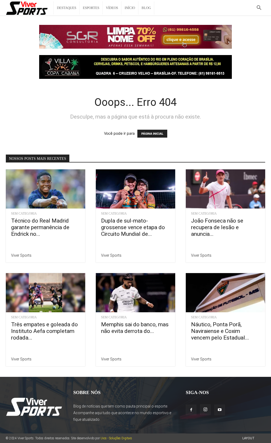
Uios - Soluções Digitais (116, 438)
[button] (258, 8)
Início (130, 8)
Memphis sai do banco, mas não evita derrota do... (135, 327)
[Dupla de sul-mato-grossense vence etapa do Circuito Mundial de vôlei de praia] (135, 189)
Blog (146, 8)
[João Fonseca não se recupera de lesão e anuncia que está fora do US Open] (225, 189)
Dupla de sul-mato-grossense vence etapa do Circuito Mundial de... (133, 227)
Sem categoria (24, 213)
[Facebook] (191, 410)
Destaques (66, 8)
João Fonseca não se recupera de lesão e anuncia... (217, 227)
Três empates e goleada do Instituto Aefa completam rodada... (44, 331)
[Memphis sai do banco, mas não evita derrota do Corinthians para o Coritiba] (135, 292)
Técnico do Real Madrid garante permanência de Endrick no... (40, 227)
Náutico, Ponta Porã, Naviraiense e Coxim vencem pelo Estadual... (220, 331)
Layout (248, 438)
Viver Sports (21, 255)
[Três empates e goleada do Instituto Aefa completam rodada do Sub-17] (45, 292)
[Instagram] (205, 409)
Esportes (91, 8)
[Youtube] (219, 410)
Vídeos (112, 8)
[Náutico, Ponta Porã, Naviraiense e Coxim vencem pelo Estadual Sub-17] (225, 292)
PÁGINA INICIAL (152, 133)
